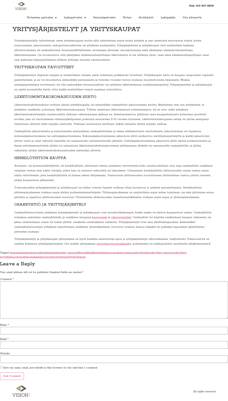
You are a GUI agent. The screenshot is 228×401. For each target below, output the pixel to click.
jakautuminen (23, 252)
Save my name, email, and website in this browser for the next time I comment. (50, 367)
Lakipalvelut (73, 17)
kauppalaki (99, 217)
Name (4, 325)
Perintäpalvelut (104, 17)
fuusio (13, 252)
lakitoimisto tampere (65, 252)
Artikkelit (146, 17)
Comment (7, 279)
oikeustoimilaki (121, 217)
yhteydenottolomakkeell (112, 244)
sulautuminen (37, 257)
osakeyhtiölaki (140, 252)
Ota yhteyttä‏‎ (192, 17)
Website (5, 353)
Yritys (127, 17)
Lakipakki (168, 17)
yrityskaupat (79, 257)
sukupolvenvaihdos (19, 257)
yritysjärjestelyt (63, 257)
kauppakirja (38, 252)
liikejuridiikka (84, 252)
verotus (49, 257)
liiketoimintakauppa (103, 252)
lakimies (49, 252)
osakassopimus (123, 252)
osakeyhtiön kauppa (160, 252)
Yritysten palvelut (40, 17)
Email (4, 339)
